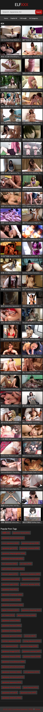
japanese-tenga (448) (29, 646)
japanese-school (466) (11, 620)
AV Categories (33, 18)
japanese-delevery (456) (11, 698)
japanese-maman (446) (26, 615)
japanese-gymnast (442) (11, 636)
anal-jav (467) (30, 636)
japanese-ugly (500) (10, 584)
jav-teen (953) (25, 564)
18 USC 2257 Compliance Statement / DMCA (18, 709)
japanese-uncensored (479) (13, 677)
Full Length (23, 18)
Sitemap (37, 709)
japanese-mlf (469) (9, 692)
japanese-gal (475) (9, 548)
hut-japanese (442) (9, 564)
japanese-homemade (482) (12, 558)
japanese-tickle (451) (21, 533)
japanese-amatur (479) (30, 584)
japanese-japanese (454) (11, 682)
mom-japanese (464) (10, 543)
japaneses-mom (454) (10, 579)
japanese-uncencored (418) (13, 538)
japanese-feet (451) (10, 589)
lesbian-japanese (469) (11, 641)
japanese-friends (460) (11, 687)
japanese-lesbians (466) (11, 672)
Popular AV (14, 18)
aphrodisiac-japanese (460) (13, 569)
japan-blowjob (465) (10, 610)
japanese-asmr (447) (31, 579)
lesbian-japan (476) (9, 574)
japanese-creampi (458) (29, 548)
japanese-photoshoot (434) (13, 667)
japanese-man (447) (28, 692)
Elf (21, 4)
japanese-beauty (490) (11, 656)
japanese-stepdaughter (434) (13, 553)
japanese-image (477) (10, 651)
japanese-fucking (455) (11, 631)
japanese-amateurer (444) (12, 605)
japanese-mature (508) (11, 600)
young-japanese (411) (32, 641)
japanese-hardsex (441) (11, 625)
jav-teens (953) (8, 615)
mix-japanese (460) (9, 646)
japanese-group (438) (30, 543)
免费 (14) (6, 533)
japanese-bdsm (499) (31, 656)
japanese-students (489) (30, 574)
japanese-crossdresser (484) (13, 661)
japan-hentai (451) (30, 687)
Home (6, 18)
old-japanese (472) (31, 672)
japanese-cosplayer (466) (12, 594)
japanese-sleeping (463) (31, 610)
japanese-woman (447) (32, 651)
